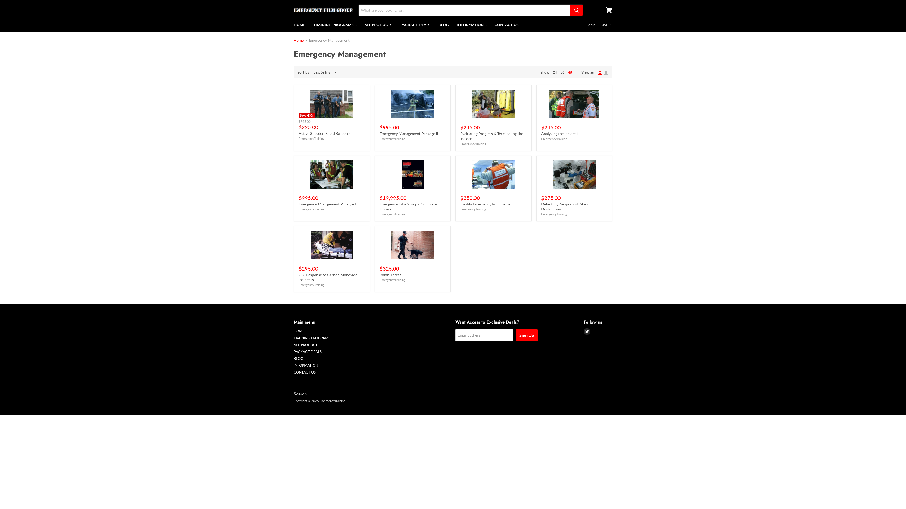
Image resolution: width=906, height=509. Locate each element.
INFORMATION (471, 24)
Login (591, 25)
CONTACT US (507, 24)
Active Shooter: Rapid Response (325, 133)
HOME (299, 24)
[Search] (576, 10)
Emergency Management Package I (327, 204)
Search (300, 393)
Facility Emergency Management (487, 204)
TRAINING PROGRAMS (334, 24)
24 (555, 72)
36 (562, 72)
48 (570, 72)
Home (299, 40)
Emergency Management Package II (409, 133)
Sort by (303, 72)
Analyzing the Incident (559, 133)
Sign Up (526, 335)
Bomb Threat (390, 274)
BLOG (443, 24)
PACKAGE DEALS (415, 24)
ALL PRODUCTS (378, 24)
